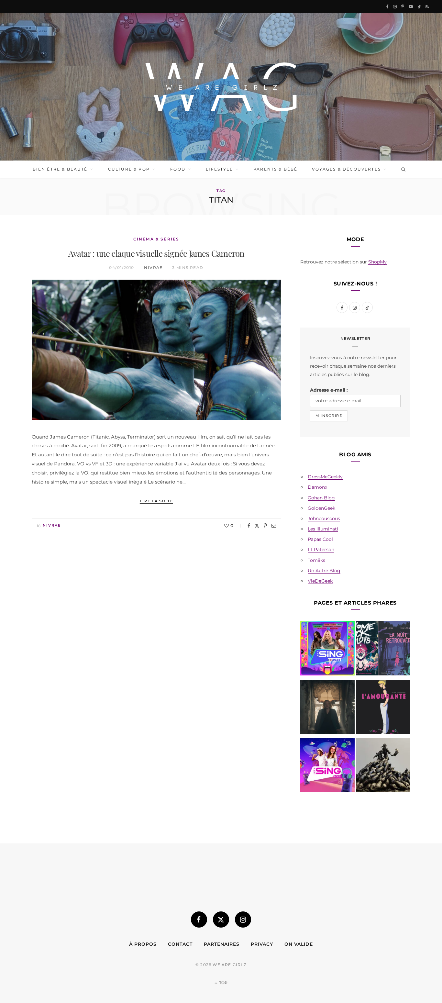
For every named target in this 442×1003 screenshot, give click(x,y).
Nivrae (153, 267)
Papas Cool (320, 539)
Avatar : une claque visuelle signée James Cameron (156, 253)
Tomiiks (316, 560)
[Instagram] (243, 919)
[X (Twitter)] (221, 919)
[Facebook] (249, 525)
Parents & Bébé (275, 169)
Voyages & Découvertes (346, 169)
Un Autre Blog (324, 571)
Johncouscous (324, 518)
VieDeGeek (320, 581)
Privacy (262, 944)
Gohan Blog (321, 498)
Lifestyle (219, 169)
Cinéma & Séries (156, 239)
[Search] (402, 169)
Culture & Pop (129, 169)
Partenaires (221, 944)
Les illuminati (323, 529)
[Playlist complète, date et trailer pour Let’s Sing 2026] (327, 649)
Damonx (317, 487)
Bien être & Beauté (60, 169)
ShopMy (377, 262)
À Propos (143, 944)
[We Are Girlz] (221, 87)
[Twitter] (257, 525)
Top (222, 982)
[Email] (273, 525)
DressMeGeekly (325, 477)
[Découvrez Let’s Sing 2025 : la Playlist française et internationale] (327, 766)
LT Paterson (321, 549)
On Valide (298, 944)
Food (177, 169)
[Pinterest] (265, 525)
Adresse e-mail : (329, 390)
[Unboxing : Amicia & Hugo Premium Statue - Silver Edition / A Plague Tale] (383, 766)
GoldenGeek (321, 508)
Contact (180, 944)
